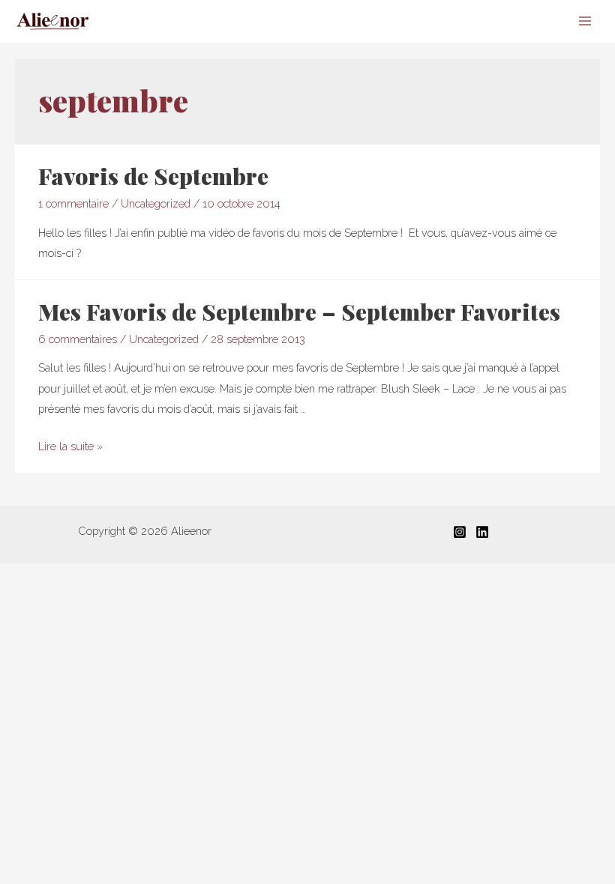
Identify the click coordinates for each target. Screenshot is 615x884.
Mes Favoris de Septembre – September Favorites (299, 312)
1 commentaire (73, 203)
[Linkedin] (482, 532)
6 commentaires (77, 339)
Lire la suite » (70, 446)
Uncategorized (155, 203)
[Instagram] (459, 532)
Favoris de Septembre (153, 176)
